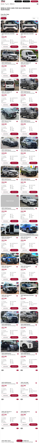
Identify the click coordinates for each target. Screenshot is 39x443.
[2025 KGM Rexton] (10, 55)
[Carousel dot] (6, 147)
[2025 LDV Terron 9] (29, 230)
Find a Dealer (34, 1)
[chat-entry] (36, 438)
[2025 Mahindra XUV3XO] (10, 26)
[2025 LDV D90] (29, 375)
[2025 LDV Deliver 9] (29, 55)
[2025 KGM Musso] (10, 143)
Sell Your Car (26, 1)
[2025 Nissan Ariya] (10, 114)
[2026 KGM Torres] (29, 404)
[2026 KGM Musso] (29, 172)
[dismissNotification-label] (37, 432)
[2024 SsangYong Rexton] (29, 201)
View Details (5, 46)
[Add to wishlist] (17, 34)
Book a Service (18, 1)
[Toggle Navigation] (37, 4)
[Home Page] (3, 1)
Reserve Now (14, 46)
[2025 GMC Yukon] (10, 433)
